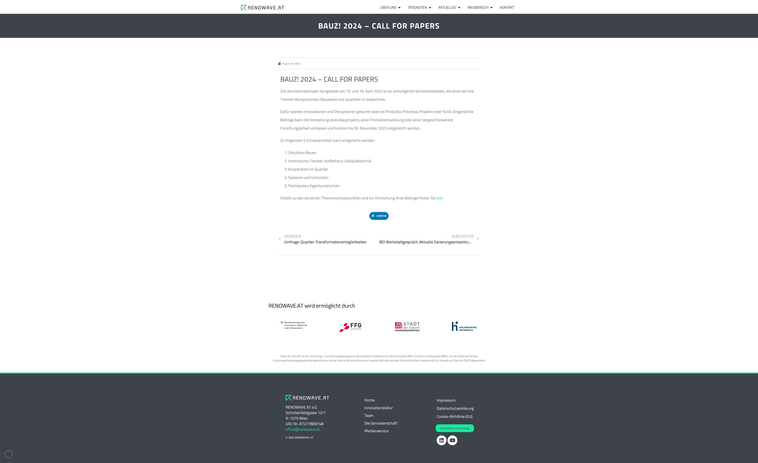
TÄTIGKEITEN (417, 7)
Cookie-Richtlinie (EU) (454, 416)
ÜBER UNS (388, 7)
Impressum (446, 400)
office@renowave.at (303, 429)
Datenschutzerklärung (455, 408)
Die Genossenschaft (380, 423)
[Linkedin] (442, 440)
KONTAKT (507, 7)
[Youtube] (452, 440)
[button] (379, 216)
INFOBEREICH (478, 7)
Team (368, 415)
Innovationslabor (378, 408)
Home (369, 400)
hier (439, 198)
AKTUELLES (447, 7)
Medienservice (376, 431)
